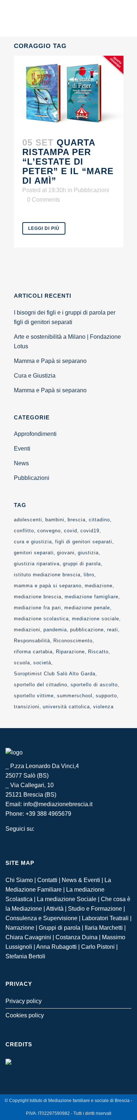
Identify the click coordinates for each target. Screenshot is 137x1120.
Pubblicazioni (91, 190)
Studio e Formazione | (96, 909)
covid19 (89, 530)
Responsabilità (32, 640)
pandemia (55, 629)
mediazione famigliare (91, 596)
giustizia (88, 552)
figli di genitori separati (83, 541)
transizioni (26, 706)
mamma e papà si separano (47, 585)
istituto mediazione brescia (47, 574)
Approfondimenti (35, 434)
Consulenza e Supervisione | (43, 918)
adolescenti (28, 519)
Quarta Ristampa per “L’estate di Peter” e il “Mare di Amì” (68, 161)
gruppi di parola (82, 563)
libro (89, 574)
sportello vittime (34, 695)
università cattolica (66, 706)
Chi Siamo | (21, 880)
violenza (103, 706)
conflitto (24, 530)
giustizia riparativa (37, 563)
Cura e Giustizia (35, 375)
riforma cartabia (33, 651)
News (21, 463)
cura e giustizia (33, 541)
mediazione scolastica (41, 618)
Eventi (22, 448)
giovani (66, 552)
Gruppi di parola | (62, 928)
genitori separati (34, 552)
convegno (49, 530)
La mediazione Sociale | (69, 899)
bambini (54, 519)
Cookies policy (24, 1015)
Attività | (57, 909)
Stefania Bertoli (25, 956)
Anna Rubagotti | (58, 947)
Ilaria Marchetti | (105, 928)
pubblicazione (87, 629)
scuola (22, 662)
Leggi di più (44, 228)
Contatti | (49, 880)
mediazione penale (87, 607)
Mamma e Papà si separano (50, 361)
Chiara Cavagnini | (30, 937)
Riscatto (98, 651)
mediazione (99, 585)
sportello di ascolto (94, 684)
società (42, 662)
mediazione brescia (37, 596)
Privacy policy (23, 1001)
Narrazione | (22, 928)
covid (70, 530)
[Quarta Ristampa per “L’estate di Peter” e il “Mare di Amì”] (68, 92)
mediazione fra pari (37, 607)
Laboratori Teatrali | (107, 918)
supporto (106, 695)
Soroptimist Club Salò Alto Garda (54, 673)
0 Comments (43, 200)
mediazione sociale (95, 618)
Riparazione (70, 651)
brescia (76, 519)
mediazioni (27, 629)
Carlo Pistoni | (99, 947)
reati (112, 629)
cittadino (99, 519)
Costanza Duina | (79, 937)
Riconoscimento (72, 640)
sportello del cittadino (40, 684)
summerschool (74, 695)
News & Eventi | (83, 880)
